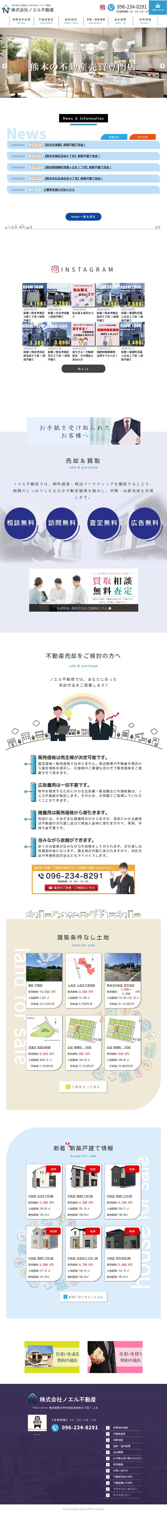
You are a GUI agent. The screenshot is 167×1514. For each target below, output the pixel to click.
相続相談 (71, 19)
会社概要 (120, 19)
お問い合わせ (120, 1470)
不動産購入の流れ (123, 1482)
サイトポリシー (121, 1495)
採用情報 (145, 19)
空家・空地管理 (96, 19)
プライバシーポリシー (125, 1489)
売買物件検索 (21, 19)
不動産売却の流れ (123, 1476)
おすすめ (142, 137)
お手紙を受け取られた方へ (128, 1458)
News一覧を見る (83, 216)
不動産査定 (46, 19)
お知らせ (114, 137)
